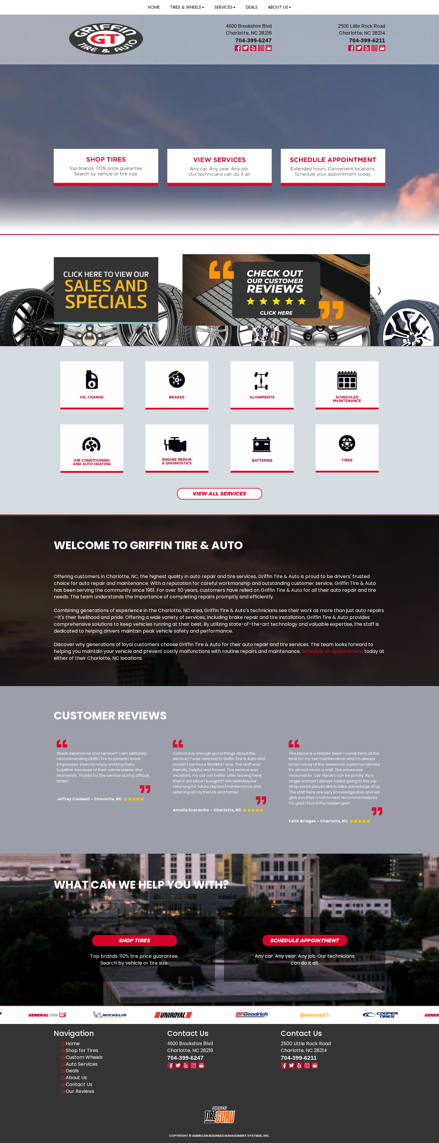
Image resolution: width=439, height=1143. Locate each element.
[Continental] (259, 1014)
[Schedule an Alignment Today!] (262, 385)
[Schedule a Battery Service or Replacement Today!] (262, 448)
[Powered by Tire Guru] (219, 1114)
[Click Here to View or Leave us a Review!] (276, 290)
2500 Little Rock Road (306, 1043)
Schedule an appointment (332, 651)
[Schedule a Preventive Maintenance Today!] (347, 385)
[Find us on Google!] (269, 47)
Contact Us (79, 1084)
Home (73, 1043)
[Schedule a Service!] (304, 940)
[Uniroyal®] (118, 1014)
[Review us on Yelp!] (253, 47)
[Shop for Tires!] (134, 940)
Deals (72, 1071)
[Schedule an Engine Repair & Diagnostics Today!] (176, 448)
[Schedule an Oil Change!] (91, 385)
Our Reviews (80, 1091)
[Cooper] (325, 1014)
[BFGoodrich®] (196, 1014)
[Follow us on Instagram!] (261, 47)
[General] (388, 1014)
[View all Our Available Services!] (219, 493)
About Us (76, 1077)
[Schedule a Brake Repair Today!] (176, 385)
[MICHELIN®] (55, 1014)
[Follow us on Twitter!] (245, 47)
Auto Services (82, 1064)
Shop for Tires (82, 1050)
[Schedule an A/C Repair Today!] (91, 448)
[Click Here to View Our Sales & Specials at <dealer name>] (106, 290)
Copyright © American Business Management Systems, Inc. (219, 1135)
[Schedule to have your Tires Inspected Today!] (347, 448)
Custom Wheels (84, 1057)
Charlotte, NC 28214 (362, 33)
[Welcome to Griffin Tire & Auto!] (106, 38)
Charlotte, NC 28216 (249, 33)
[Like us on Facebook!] (238, 47)
